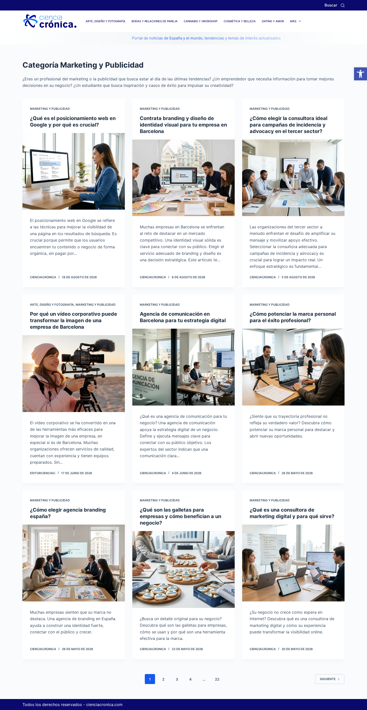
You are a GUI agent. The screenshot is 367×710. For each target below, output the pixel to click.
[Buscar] (343, 5)
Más (293, 21)
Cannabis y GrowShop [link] (200, 21)
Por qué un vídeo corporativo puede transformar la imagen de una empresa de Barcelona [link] (73, 320)
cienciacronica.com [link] (104, 704)
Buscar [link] (331, 5)
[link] (360, 73)
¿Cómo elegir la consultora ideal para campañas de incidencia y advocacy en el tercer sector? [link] (288, 124)
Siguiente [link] (328, 679)
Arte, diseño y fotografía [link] (105, 21)
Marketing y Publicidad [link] (50, 109)
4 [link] (190, 679)
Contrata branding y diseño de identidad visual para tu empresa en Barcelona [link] (183, 124)
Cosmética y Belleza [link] (240, 21)
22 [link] (217, 679)
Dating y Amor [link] (273, 21)
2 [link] (163, 679)
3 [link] (177, 679)
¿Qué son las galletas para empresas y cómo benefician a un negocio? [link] (180, 516)
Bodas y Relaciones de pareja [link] (155, 21)
